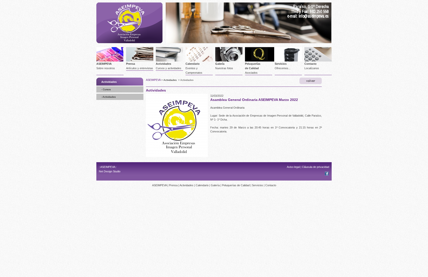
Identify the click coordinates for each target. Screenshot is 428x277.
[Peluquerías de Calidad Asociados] (259, 60)
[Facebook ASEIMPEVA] (327, 174)
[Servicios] (288, 60)
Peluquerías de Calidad (236, 185)
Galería (219, 63)
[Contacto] (307, 13)
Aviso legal (293, 166)
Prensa (130, 63)
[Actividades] (169, 60)
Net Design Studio (109, 171)
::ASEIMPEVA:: (108, 166)
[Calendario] (199, 60)
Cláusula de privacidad (315, 166)
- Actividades (108, 96)
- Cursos (106, 89)
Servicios (281, 63)
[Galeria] (228, 60)
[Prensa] (139, 60)
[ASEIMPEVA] (129, 42)
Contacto (310, 63)
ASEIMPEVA (104, 63)
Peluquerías (252, 63)
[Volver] (310, 81)
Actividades (163, 63)
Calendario (193, 63)
